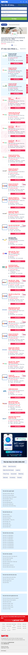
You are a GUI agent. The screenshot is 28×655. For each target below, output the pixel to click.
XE (8, 628)
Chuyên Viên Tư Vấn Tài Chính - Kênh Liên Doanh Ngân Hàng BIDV (14, 348)
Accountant (13, 473)
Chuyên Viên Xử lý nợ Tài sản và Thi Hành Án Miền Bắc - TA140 (14, 113)
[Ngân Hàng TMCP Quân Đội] (4, 253)
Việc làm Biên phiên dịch (8, 504)
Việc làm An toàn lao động (8, 495)
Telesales (19, 477)
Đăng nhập (24, 4)
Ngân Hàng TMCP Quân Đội (14, 254)
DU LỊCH (8, 630)
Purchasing (12, 477)
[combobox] (14, 8)
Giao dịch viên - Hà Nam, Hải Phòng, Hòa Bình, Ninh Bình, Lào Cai (14, 362)
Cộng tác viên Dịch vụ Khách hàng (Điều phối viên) (13, 198)
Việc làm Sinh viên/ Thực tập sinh (10, 556)
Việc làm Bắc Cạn (6, 523)
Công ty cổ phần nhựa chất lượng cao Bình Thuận (16, 390)
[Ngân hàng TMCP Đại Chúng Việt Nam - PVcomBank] (4, 239)
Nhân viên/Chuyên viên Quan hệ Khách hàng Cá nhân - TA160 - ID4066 (11, 98)
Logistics (18, 470)
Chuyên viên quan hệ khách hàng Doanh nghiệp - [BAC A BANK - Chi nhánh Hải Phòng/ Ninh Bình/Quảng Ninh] (14, 169)
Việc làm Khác (6, 582)
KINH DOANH (8, 624)
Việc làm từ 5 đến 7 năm (8, 605)
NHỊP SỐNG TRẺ (14, 625)
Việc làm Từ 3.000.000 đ (8, 535)
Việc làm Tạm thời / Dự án (8, 579)
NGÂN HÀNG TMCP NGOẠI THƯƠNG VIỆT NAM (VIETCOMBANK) (15, 56)
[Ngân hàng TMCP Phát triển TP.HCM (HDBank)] (4, 282)
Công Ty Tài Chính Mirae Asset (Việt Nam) (15, 419)
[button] (23, 1)
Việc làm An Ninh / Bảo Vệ (8, 493)
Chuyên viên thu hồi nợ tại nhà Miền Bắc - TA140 (14, 155)
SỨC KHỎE (19, 628)
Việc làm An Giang (7, 518)
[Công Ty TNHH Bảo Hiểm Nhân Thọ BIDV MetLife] (4, 309)
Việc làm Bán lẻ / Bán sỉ (8, 498)
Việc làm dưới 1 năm (7, 601)
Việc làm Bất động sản (7, 502)
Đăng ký (20, 4)
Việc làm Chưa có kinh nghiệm (9, 600)
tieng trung (6, 473)
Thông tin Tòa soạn (4, 646)
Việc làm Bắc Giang (7, 525)
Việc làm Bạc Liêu (7, 521)
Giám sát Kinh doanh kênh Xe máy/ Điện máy (14, 402)
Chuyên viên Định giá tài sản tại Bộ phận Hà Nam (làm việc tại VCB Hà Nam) (12, 84)
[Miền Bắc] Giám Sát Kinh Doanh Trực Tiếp (14, 417)
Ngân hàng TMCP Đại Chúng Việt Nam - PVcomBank (16, 240)
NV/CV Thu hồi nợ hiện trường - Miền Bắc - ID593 (11, 127)
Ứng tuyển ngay (17, 63)
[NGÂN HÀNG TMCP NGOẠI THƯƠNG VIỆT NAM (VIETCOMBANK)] (4, 55)
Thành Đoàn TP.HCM (5, 647)
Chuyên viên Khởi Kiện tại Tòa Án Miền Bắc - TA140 (11, 141)
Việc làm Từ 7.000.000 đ (8, 538)
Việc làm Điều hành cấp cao (9, 566)
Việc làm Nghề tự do (7, 580)
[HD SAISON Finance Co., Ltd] (4, 403)
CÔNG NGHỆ (8, 626)
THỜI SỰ (3, 626)
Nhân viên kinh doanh (8, 470)
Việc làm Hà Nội (6, 514)
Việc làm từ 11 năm (7, 608)
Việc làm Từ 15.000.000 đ (8, 542)
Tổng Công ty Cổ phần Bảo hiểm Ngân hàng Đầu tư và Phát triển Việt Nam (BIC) (16, 268)
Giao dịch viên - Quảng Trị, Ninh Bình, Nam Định (14, 281)
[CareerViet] (18, 620)
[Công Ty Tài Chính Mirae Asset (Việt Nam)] (4, 418)
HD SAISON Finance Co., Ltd (14, 404)
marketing (20, 473)
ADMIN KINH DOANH (13, 389)
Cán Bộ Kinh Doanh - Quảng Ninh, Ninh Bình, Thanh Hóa (13, 266)
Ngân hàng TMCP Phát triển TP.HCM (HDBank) (15, 283)
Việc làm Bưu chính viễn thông (9, 505)
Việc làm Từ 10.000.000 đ (8, 540)
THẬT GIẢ (24, 628)
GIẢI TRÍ (14, 629)
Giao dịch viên (11, 321)
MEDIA (3, 624)
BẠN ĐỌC (24, 626)
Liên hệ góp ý (3, 650)
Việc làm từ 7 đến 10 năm (8, 607)
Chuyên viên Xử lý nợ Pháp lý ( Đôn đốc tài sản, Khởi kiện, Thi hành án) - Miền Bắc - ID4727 (13, 68)
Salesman (5, 477)
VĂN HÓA (14, 627)
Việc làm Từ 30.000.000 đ (8, 546)
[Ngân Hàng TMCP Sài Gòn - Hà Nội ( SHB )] (4, 186)
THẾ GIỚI (3, 628)
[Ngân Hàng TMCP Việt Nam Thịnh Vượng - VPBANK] (4, 70)
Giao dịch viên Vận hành (14, 225)
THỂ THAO (19, 624)
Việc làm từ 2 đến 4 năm (8, 603)
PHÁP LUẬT (3, 630)
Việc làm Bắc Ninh (7, 526)
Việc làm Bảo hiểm (7, 500)
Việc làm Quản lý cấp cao (8, 565)
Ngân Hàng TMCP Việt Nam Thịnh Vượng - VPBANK (15, 71)
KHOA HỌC (19, 626)
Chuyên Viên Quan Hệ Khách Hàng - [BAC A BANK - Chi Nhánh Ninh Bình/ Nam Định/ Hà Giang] (13, 212)
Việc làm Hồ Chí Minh (7, 516)
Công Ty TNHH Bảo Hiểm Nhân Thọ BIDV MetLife (16, 310)
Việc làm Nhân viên (7, 559)
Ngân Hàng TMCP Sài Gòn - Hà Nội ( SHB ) (16, 186)
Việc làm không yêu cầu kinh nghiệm (11, 598)
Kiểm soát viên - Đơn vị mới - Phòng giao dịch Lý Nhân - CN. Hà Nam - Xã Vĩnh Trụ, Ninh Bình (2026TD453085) (14, 252)
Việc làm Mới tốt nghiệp (8, 558)
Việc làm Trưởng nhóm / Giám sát (10, 561)
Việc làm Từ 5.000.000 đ (8, 537)
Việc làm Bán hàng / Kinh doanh (9, 497)
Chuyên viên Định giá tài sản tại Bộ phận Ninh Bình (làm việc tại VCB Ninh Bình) (13, 54)
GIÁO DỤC (24, 624)
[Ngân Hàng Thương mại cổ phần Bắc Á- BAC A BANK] (4, 171)
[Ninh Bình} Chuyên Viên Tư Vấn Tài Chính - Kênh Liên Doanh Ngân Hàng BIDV (14, 308)
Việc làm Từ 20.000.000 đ (8, 544)
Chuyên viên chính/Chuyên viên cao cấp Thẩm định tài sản (14, 376)
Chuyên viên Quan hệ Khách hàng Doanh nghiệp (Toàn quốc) (13, 184)
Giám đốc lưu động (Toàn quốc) (14, 294)
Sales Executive (12, 466)
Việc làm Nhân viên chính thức (9, 577)
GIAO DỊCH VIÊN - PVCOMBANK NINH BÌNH (12, 238)
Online (4, 466)
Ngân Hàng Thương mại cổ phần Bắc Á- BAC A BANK (16, 171)
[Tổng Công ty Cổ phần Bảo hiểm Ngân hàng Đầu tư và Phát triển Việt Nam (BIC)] (4, 267)
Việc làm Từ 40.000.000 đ (8, 547)
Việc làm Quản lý (6, 563)
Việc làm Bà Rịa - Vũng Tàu (8, 519)
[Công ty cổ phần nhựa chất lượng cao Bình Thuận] (4, 391)
